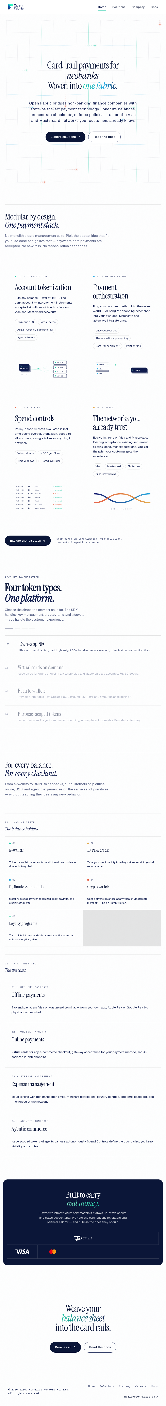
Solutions (119, 7)
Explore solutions (65, 137)
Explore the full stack (28, 540)
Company (138, 7)
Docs (154, 7)
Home (102, 7)
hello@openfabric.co (141, 1396)
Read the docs (104, 137)
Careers (141, 1386)
